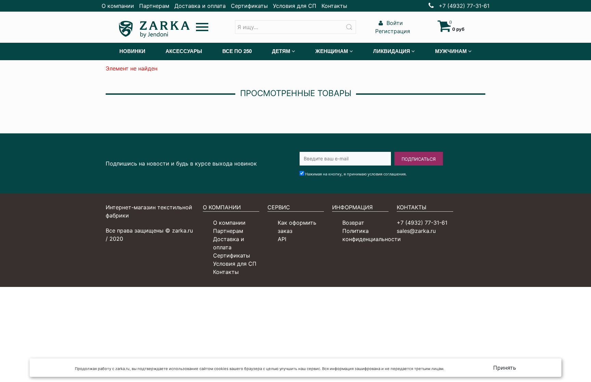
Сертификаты (249, 5)
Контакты (334, 5)
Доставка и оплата (200, 5)
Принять (504, 367)
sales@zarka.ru (416, 230)
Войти (394, 22)
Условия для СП (294, 5)
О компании (118, 5)
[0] (444, 29)
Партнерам (154, 5)
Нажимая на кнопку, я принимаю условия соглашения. (356, 173)
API (282, 239)
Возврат (353, 222)
